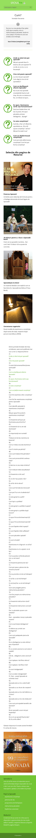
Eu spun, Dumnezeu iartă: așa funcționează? (22, 106)
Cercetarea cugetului (12, 326)
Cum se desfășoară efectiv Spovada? (20, 87)
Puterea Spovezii (10, 194)
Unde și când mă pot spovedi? (21, 59)
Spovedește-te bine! (11, 283)
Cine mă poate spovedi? (22, 74)
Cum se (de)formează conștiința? (21, 136)
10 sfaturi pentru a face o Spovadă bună (17, 238)
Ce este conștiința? (20, 121)
